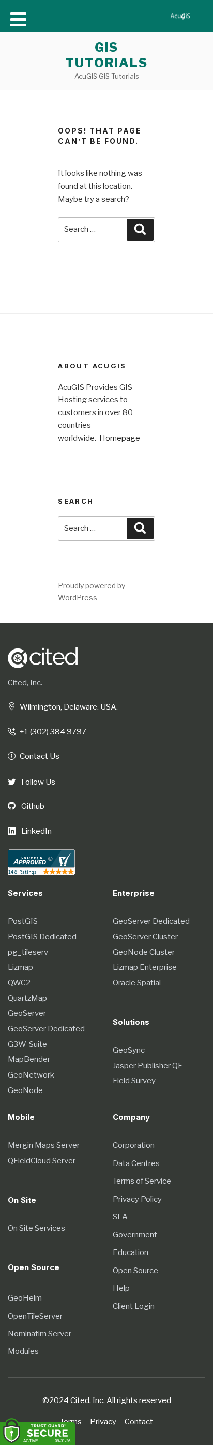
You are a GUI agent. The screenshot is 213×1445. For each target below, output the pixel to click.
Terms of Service (142, 1181)
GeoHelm (25, 1298)
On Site (22, 1200)
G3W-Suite (27, 1044)
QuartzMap (27, 998)
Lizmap (20, 967)
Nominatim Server (39, 1333)
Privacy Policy (137, 1199)
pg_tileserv (28, 952)
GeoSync (129, 1050)
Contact (139, 1421)
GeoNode (25, 1090)
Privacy (103, 1421)
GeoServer (27, 1013)
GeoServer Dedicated (46, 1029)
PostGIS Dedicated (42, 936)
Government (135, 1235)
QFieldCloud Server (41, 1161)
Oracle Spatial (137, 982)
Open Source (135, 1270)
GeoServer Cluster (145, 936)
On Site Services (36, 1228)
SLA (120, 1216)
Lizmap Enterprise (145, 967)
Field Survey (134, 1080)
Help (121, 1288)
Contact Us (39, 756)
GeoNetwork (31, 1075)
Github (32, 806)
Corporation (134, 1145)
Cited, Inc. (25, 682)
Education (130, 1252)
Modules (23, 1351)
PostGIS (23, 921)
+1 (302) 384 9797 (53, 731)
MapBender (29, 1059)
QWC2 (19, 982)
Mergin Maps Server (44, 1145)
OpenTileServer (35, 1316)
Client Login (134, 1306)
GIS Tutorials (106, 55)
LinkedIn (36, 831)
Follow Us (37, 782)
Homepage (119, 438)
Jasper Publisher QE (148, 1065)
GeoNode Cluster (144, 952)
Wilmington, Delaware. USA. (69, 707)
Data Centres (136, 1163)
